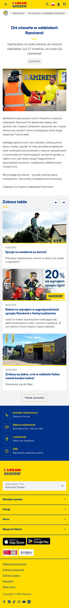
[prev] (56, 203)
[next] (63, 203)
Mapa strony (9, 587)
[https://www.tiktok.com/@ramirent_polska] (14, 602)
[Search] (47, 4)
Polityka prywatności (13, 570)
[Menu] (6, 4)
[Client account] (58, 4)
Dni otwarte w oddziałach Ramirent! (46, 13)
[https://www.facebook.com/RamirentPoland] (4, 602)
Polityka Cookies (11, 575)
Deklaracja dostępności (14, 564)
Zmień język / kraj (14, 484)
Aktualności (18, 13)
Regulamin (8, 581)
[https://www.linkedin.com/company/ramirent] (9, 602)
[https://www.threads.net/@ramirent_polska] (28, 602)
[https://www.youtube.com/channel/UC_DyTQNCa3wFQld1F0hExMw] (23, 602)
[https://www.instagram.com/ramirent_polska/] (18, 602)
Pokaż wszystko (34, 397)
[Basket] (64, 4)
